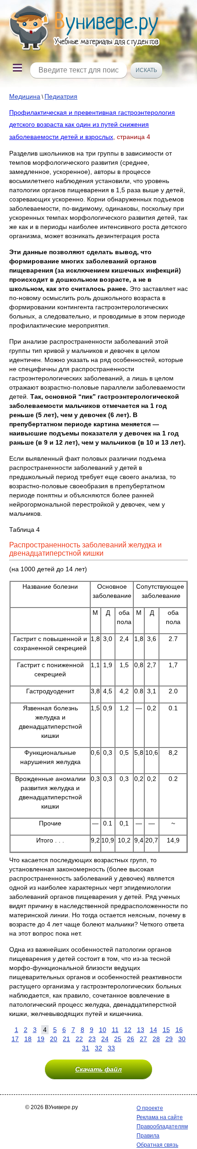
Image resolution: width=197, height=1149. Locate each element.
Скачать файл (98, 1069)
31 (85, 1048)
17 (15, 1039)
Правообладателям (162, 1126)
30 (182, 1039)
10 (102, 1029)
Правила (148, 1135)
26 (130, 1039)
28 (156, 1039)
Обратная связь (157, 1145)
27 (143, 1039)
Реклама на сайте (160, 1117)
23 (92, 1039)
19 (40, 1039)
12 (127, 1029)
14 (153, 1029)
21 (66, 1039)
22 (79, 1039)
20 (53, 1039)
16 (179, 1029)
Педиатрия (60, 96)
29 (169, 1039)
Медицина (24, 96)
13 (140, 1029)
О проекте (150, 1108)
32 (98, 1048)
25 (117, 1039)
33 (111, 1048)
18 (28, 1039)
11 (115, 1029)
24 (105, 1039)
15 (166, 1029)
